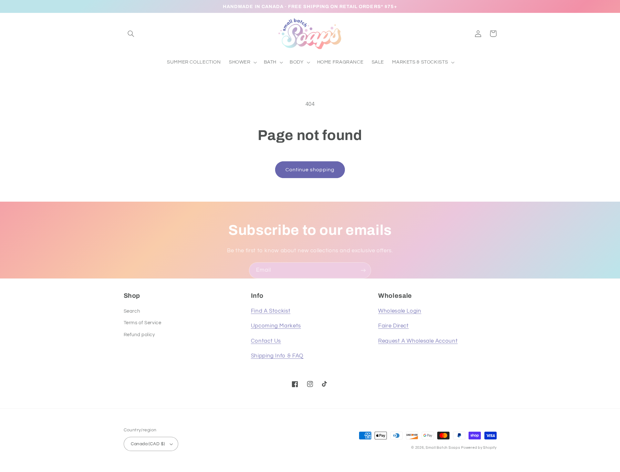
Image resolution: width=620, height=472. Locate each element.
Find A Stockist (270, 311)
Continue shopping (310, 169)
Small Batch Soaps (443, 447)
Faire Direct (393, 326)
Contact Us (266, 341)
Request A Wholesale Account (418, 341)
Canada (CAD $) (148, 444)
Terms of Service (142, 322)
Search (132, 311)
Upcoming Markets (276, 326)
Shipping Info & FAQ (277, 356)
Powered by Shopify (478, 447)
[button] (131, 33)
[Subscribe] (363, 270)
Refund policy (139, 334)
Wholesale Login (399, 311)
